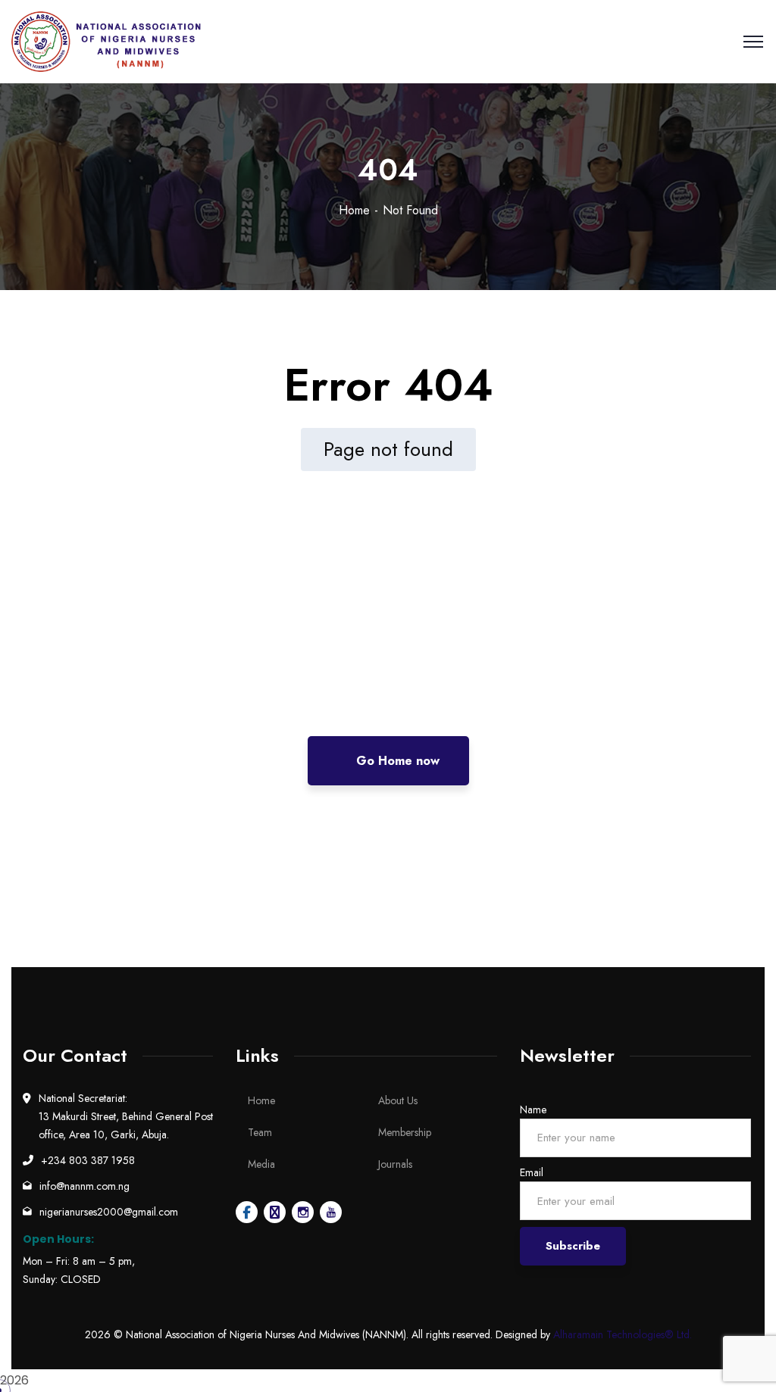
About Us (398, 1100)
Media (261, 1164)
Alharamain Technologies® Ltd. (622, 1334)
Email (531, 1172)
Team (260, 1132)
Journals (395, 1164)
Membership (404, 1132)
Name (533, 1109)
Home (354, 210)
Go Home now (396, 760)
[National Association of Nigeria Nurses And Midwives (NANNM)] (106, 41)
